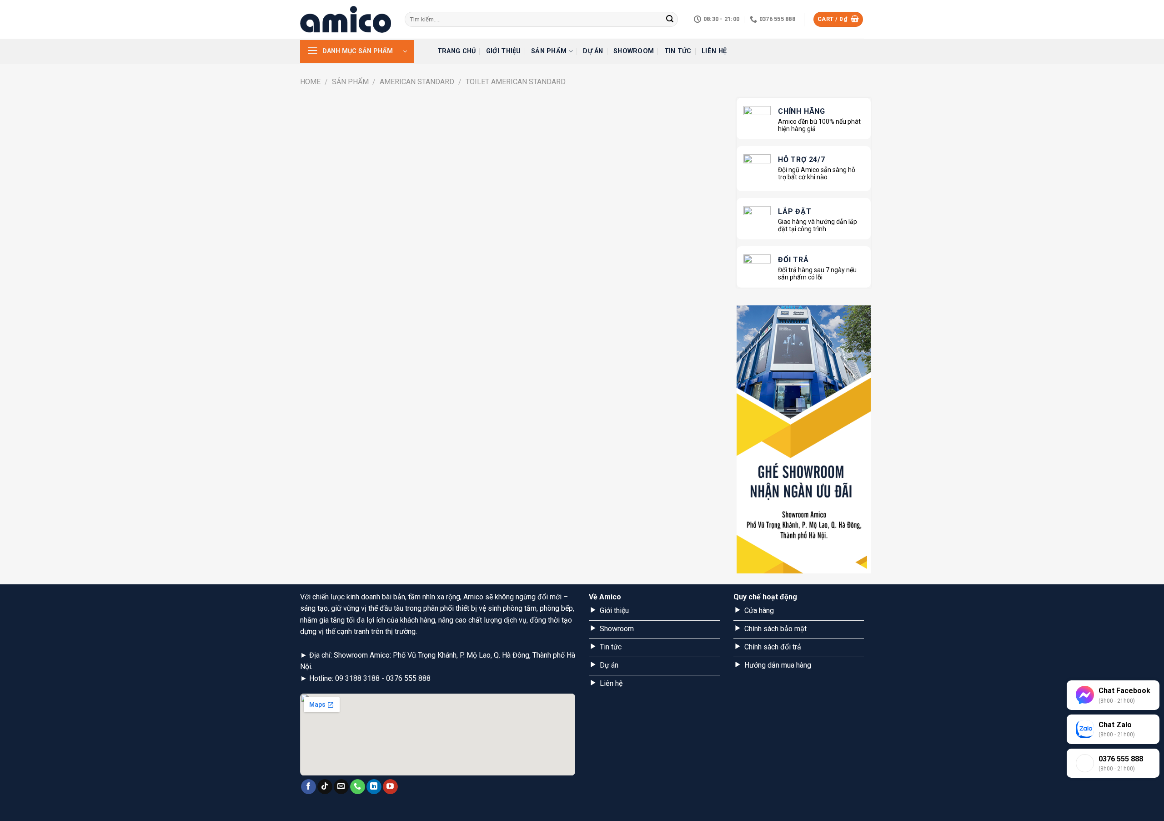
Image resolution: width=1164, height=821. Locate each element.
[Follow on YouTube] (390, 787)
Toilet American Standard (516, 81)
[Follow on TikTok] (324, 787)
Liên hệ (714, 51)
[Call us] (357, 787)
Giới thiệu (503, 51)
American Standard (417, 81)
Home (310, 81)
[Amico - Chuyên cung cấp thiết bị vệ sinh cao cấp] (345, 19)
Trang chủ (456, 51)
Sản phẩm (549, 51)
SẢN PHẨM (350, 81)
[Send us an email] (341, 787)
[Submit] (669, 19)
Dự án (593, 51)
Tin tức (678, 51)
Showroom (633, 51)
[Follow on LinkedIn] (373, 787)
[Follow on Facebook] (308, 787)
